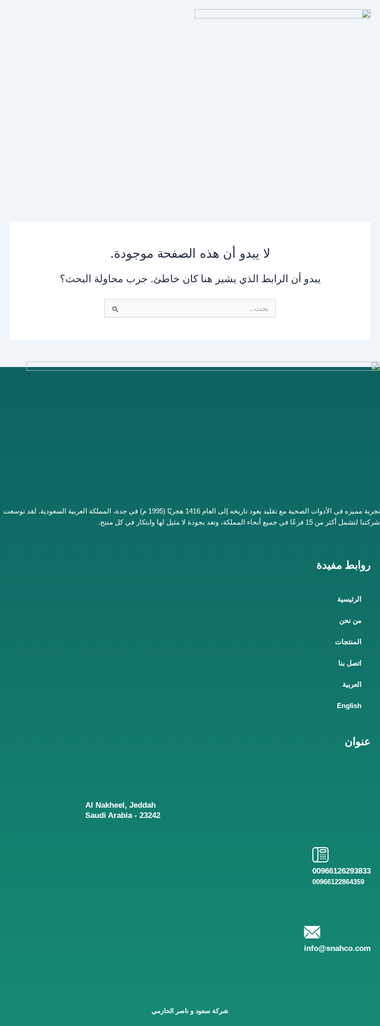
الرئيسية (349, 599)
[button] (97, 18)
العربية (351, 684)
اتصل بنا (349, 663)
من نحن (350, 620)
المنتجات (348, 642)
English (349, 705)
